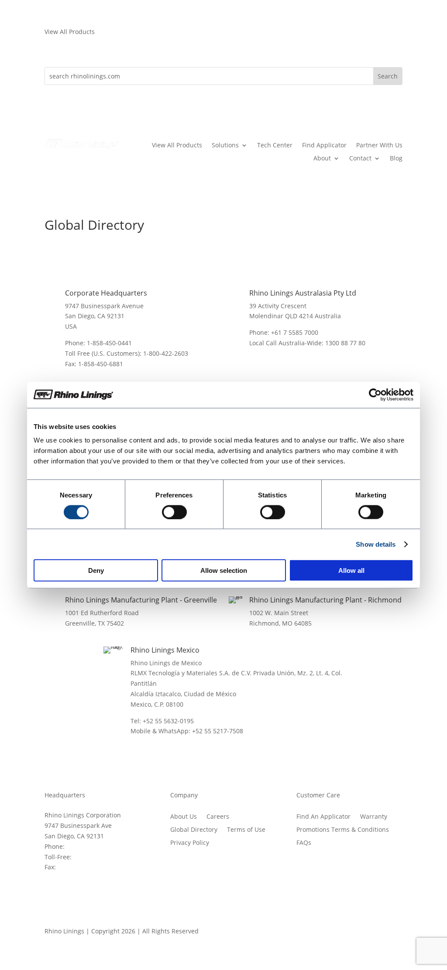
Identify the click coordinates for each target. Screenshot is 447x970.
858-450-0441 (86, 846)
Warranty (373, 816)
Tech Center (274, 145)
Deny (96, 570)
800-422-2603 (93, 857)
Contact (360, 158)
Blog (396, 158)
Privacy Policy (189, 843)
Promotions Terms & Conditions (342, 830)
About (322, 158)
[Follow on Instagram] (378, 933)
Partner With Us (379, 145)
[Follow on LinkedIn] (395, 933)
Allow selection (223, 570)
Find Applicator (324, 145)
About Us (183, 816)
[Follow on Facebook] (343, 933)
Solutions (225, 145)
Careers (217, 816)
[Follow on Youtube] (361, 933)
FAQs (303, 843)
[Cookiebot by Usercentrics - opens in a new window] (375, 394)
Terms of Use (246, 830)
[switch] (174, 512)
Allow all (351, 570)
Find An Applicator (323, 816)
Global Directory (193, 830)
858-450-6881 (77, 867)
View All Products (177, 145)
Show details (375, 544)
